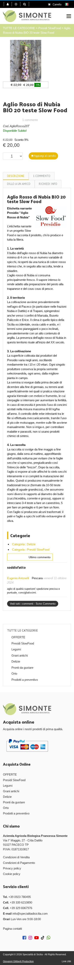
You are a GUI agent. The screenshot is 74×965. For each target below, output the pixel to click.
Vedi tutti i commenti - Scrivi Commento (32, 603)
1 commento (41, 176)
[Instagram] (31, 938)
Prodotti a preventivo (24, 679)
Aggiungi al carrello (44, 155)
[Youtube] (37, 938)
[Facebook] (25, 938)
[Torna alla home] (27, 16)
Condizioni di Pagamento (19, 862)
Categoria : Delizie (24, 544)
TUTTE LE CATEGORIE (19, 28)
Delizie (15, 661)
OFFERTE (18, 637)
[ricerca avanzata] (26, 4)
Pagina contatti (12, 928)
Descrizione (15, 176)
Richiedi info (48, 184)
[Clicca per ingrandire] (25, 60)
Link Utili (66, 961)
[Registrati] (17, 4)
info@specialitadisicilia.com (30, 913)
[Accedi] (8, 4)
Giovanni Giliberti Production (18, 961)
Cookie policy (11, 874)
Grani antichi (19, 655)
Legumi (16, 649)
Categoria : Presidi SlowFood (30, 549)
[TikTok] (43, 938)
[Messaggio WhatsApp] (49, 938)
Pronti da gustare (22, 667)
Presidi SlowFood (49, 28)
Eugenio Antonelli (18, 578)
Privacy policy (12, 868)
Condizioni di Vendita (16, 857)
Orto (14, 673)
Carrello (56, 4)
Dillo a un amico (18, 184)
